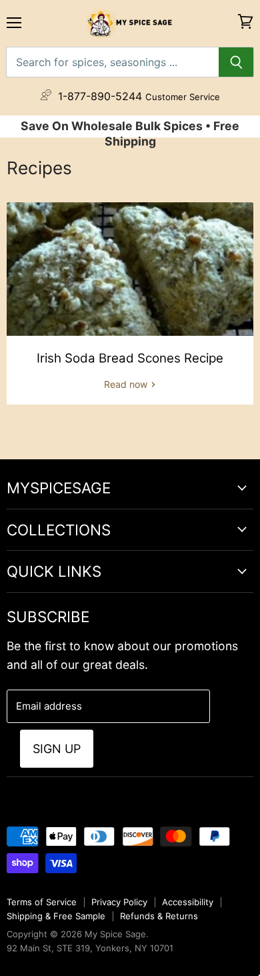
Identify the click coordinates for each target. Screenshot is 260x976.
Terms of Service (42, 902)
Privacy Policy (119, 902)
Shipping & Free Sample (56, 916)
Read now (127, 384)
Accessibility (187, 902)
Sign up (57, 749)
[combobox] (112, 62)
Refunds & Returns (159, 916)
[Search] (236, 62)
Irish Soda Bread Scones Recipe (130, 358)
